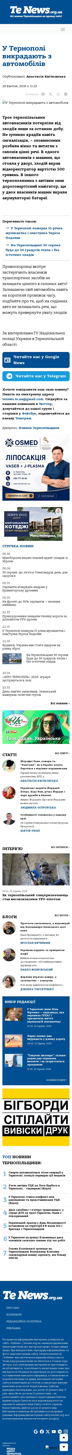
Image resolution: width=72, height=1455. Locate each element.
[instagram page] (66, 1432)
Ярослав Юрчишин (35, 942)
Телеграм (23, 418)
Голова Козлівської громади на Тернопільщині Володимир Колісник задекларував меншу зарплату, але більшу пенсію (37, 1253)
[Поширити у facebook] (43, 94)
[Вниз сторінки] (64, 1447)
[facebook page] (42, 1432)
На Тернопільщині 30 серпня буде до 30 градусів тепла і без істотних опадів (33, 250)
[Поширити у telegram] (65, 94)
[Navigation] (63, 29)
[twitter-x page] (48, 1432)
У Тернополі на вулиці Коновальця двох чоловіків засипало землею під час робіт (37, 1239)
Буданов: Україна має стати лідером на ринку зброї (31, 647)
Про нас (12, 1308)
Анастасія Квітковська (46, 76)
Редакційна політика (23, 1321)
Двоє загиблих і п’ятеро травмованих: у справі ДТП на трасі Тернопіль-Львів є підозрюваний (36, 1213)
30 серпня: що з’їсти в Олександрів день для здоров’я (34, 574)
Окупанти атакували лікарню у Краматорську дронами (24, 588)
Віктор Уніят (30, 830)
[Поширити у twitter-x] (50, 94)
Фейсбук (29, 413)
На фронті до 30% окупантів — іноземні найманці (31, 603)
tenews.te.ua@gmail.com (22, 399)
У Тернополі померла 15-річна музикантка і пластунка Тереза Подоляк (34, 233)
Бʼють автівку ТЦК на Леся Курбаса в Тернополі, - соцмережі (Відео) (34, 1187)
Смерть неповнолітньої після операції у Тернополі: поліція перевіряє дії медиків (37, 1174)
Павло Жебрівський (36, 969)
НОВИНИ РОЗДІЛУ (56, 1080)
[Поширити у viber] (58, 94)
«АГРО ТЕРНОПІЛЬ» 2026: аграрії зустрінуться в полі (26, 678)
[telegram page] (60, 1432)
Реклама (13, 1328)
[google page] (36, 1432)
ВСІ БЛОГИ (62, 915)
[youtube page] (54, 1432)
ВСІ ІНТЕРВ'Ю (60, 847)
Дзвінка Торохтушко (37, 989)
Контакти (14, 1314)
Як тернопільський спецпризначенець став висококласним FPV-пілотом (35, 897)
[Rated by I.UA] (57, 1447)
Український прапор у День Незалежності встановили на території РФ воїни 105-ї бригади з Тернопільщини (37, 1226)
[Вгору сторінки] (64, 1437)
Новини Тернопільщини (39, 428)
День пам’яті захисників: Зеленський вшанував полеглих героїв (29, 693)
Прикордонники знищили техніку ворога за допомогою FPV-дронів (34, 618)
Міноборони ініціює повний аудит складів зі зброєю (35, 559)
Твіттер (45, 404)
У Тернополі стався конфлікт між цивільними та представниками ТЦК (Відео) (34, 1200)
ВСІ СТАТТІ (62, 753)
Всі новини (60, 703)
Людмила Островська (38, 807)
